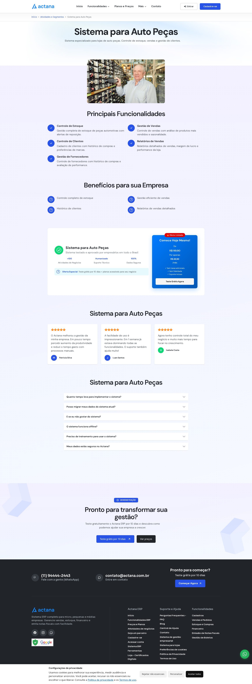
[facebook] (35, 632)
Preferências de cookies (173, 649)
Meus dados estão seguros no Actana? (88, 446)
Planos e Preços (124, 6)
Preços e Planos (136, 624)
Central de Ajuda (169, 628)
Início (79, 6)
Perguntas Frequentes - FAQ (173, 617)
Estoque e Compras (203, 624)
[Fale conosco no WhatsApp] (244, 654)
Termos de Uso (168, 658)
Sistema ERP (134, 646)
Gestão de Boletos (202, 637)
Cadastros (198, 615)
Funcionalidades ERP (139, 620)
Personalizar (176, 674)
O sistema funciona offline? (81, 426)
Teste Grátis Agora (175, 281)
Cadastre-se (210, 6)
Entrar (190, 6)
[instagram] (43, 632)
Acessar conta (136, 642)
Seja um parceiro (137, 633)
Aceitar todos (194, 674)
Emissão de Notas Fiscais (205, 633)
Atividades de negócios (141, 628)
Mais (141, 6)
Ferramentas (135, 650)
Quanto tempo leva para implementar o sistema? (93, 396)
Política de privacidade (100, 680)
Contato (156, 6)
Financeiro (197, 628)
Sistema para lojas (170, 645)
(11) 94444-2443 (55, 576)
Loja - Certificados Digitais (138, 657)
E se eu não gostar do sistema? (83, 416)
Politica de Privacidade (172, 654)
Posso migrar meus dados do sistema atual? (91, 406)
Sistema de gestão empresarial (170, 639)
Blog (162, 623)
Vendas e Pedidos (202, 620)
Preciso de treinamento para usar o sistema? (91, 436)
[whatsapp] (51, 632)
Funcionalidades (97, 6)
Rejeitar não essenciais (153, 674)
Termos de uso (127, 680)
